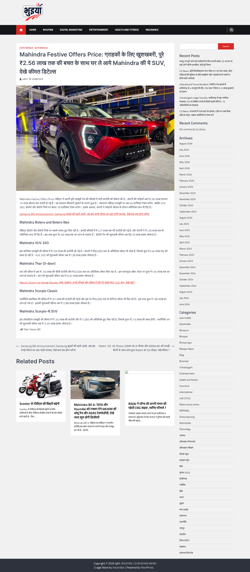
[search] (231, 29)
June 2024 (184, 304)
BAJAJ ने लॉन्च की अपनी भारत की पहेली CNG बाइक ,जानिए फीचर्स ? (147, 406)
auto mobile (26, 48)
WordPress (147, 567)
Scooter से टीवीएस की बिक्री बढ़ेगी (39, 404)
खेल (181, 466)
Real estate (185, 423)
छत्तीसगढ (183, 478)
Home (32, 30)
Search (225, 46)
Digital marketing (71, 30)
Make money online (189, 404)
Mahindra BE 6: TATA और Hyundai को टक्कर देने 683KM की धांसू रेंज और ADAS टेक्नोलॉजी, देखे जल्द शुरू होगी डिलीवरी (95, 411)
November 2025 (187, 199)
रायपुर (182, 528)
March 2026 (185, 174)
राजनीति (182, 522)
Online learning (187, 417)
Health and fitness (127, 30)
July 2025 (184, 224)
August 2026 (185, 143)
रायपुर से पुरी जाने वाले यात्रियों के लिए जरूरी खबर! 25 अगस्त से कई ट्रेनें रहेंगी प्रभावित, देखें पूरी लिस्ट (205, 63)
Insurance (152, 30)
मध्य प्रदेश (183, 509)
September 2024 (187, 286)
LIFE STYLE (185, 398)
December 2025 (187, 193)
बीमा (181, 491)
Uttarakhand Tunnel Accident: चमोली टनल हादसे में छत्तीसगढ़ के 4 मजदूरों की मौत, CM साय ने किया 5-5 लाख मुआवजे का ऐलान (206, 88)
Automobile (41, 48)
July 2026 (184, 150)
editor (25, 79)
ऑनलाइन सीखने (186, 448)
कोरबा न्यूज (184, 454)
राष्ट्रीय (182, 534)
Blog (181, 355)
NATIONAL (184, 410)
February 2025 (186, 255)
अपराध (182, 435)
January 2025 (186, 261)
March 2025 (185, 249)
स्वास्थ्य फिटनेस (186, 553)
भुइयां (181, 503)
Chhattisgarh (186, 367)
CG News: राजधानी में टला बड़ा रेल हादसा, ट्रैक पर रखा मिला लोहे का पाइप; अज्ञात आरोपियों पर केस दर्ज (204, 113)
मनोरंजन (183, 516)
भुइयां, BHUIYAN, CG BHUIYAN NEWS (135, 563)
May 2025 (184, 236)
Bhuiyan (48, 30)
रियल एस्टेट (184, 540)
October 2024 (186, 279)
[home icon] (21, 30)
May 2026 (184, 162)
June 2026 (184, 156)
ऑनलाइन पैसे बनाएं (187, 441)
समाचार (182, 547)
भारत (181, 497)
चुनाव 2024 (184, 472)
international (185, 392)
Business (184, 361)
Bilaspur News (186, 349)
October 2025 (186, 205)
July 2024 (184, 298)
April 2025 (184, 242)
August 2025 (185, 218)
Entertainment (98, 30)
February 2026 (186, 181)
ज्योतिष (182, 485)
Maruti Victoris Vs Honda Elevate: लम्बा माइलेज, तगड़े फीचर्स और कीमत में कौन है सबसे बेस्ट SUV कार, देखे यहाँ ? (77, 282)
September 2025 (187, 211)
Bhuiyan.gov (185, 342)
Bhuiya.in (184, 330)
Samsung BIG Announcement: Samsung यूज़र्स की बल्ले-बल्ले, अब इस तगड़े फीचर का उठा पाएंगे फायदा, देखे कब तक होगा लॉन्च (84, 214)
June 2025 (184, 230)
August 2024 (185, 292)
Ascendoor (119, 567)
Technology (185, 429)
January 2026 (186, 187)
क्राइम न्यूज (184, 460)
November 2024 (187, 273)
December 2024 (187, 267)
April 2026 (184, 168)
